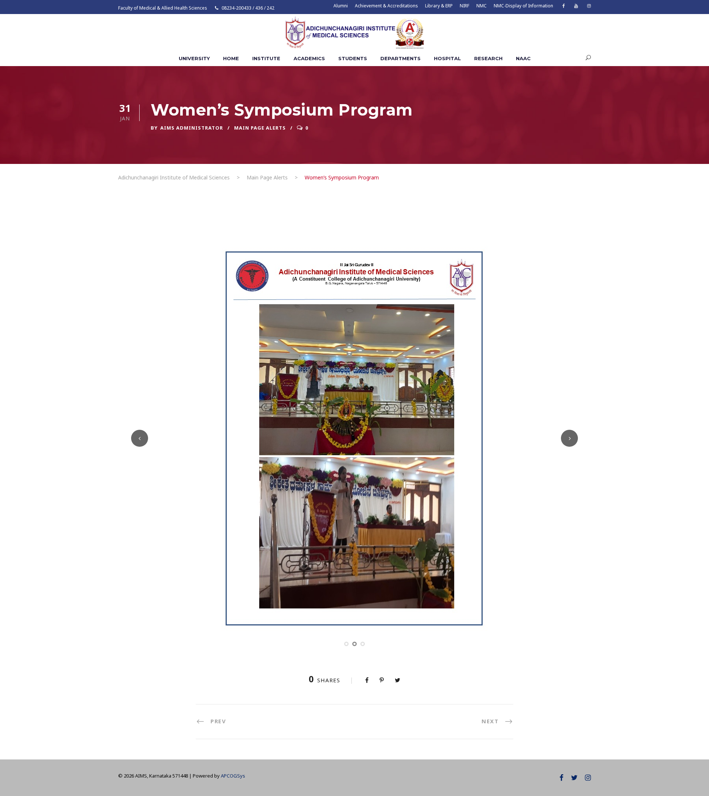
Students (352, 58)
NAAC (523, 58)
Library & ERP (439, 6)
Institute (266, 58)
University (194, 58)
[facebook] (563, 6)
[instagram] (589, 6)
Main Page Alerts (260, 127)
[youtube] (576, 6)
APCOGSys (233, 775)
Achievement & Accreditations (386, 6)
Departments (400, 58)
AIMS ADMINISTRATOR (191, 127)
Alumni (340, 6)
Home (231, 58)
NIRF (464, 6)
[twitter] (574, 777)
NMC (481, 6)
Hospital (447, 58)
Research (488, 58)
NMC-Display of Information (523, 6)
